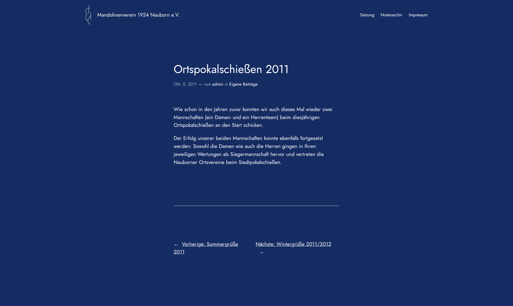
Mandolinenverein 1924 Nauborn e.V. (138, 14)
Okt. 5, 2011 (185, 84)
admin (217, 84)
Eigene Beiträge (243, 84)
